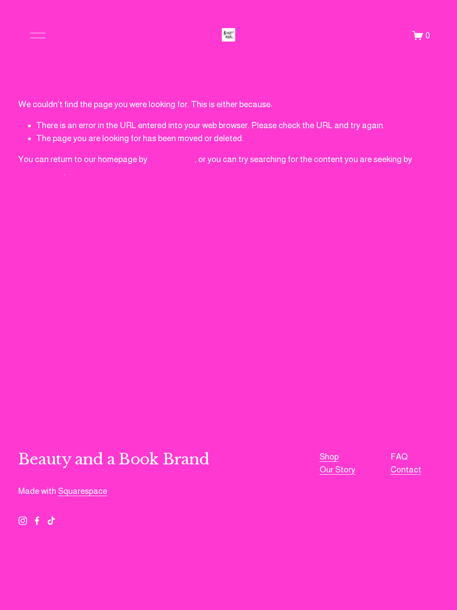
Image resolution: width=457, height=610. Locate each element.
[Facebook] (37, 520)
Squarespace (82, 491)
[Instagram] (22, 520)
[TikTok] (51, 520)
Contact (406, 469)
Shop (329, 456)
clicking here (172, 159)
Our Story (337, 469)
